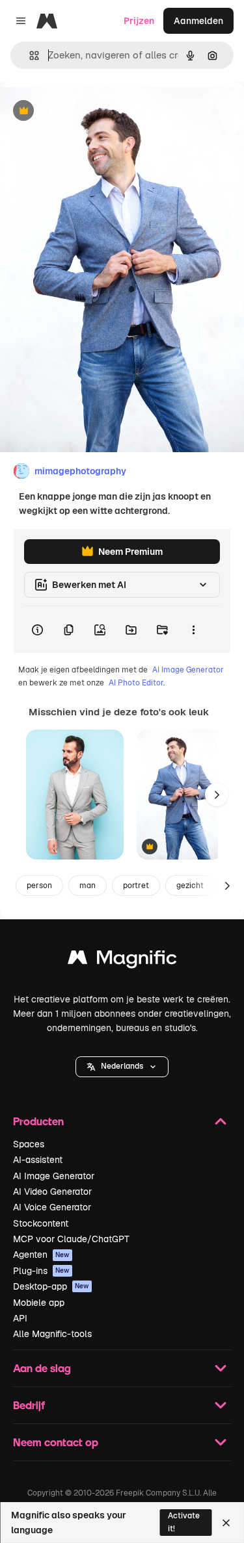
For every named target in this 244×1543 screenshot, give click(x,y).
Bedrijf (29, 1405)
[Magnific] (122, 960)
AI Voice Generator (52, 1207)
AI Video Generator (52, 1191)
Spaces (28, 1144)
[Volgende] (216, 795)
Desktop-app (51, 1286)
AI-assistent (37, 1160)
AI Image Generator (188, 670)
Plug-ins (41, 1271)
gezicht (190, 885)
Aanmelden (198, 21)
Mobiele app (38, 1302)
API (20, 1318)
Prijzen (139, 21)
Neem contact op (55, 1442)
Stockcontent (40, 1223)
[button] (122, 1066)
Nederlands (122, 1066)
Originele (85, 111)
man (87, 885)
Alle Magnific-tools (52, 1334)
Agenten (41, 1254)
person (39, 885)
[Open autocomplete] (29, 55)
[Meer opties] (193, 630)
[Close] (226, 1523)
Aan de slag (42, 1368)
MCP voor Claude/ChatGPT (71, 1239)
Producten (38, 1121)
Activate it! (184, 1522)
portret (136, 885)
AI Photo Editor (136, 683)
